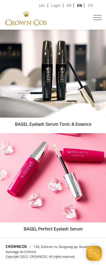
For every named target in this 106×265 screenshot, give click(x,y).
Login (55, 6)
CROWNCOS (38, 257)
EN (79, 6)
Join (41, 6)
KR (69, 6)
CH (90, 6)
